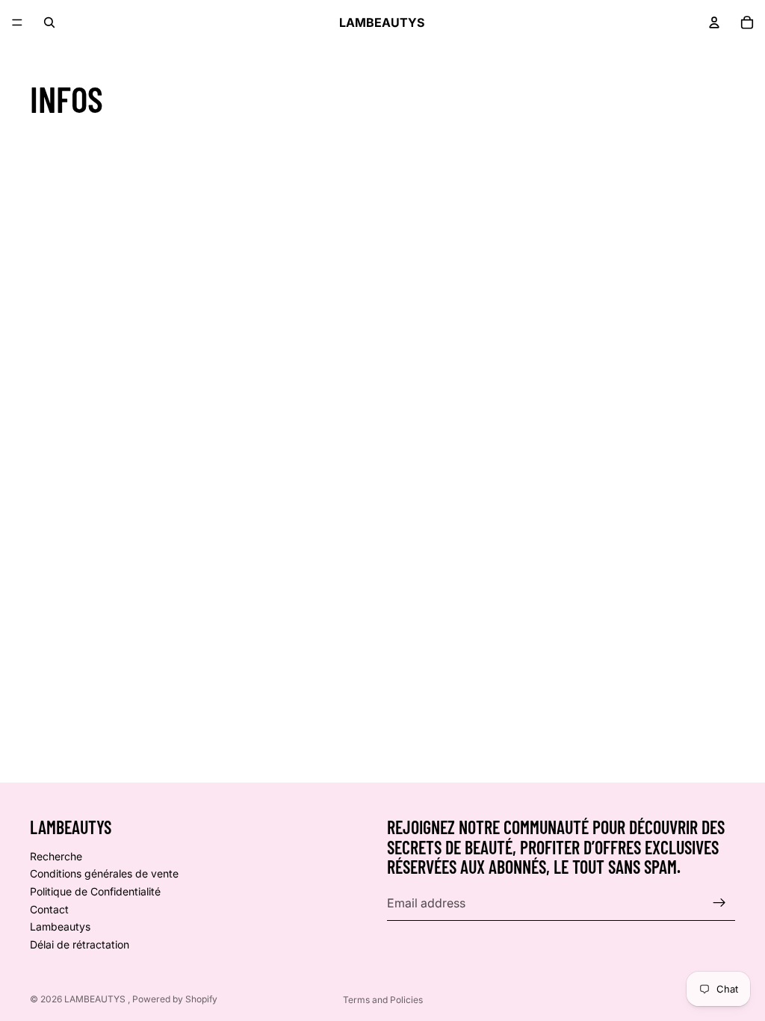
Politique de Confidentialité (95, 891)
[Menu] (17, 22)
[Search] (49, 22)
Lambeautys (60, 926)
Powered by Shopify (174, 999)
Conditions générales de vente (104, 873)
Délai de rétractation (79, 944)
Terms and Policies (383, 999)
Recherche (56, 856)
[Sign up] (719, 903)
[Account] (714, 22)
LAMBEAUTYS (96, 999)
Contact (49, 908)
